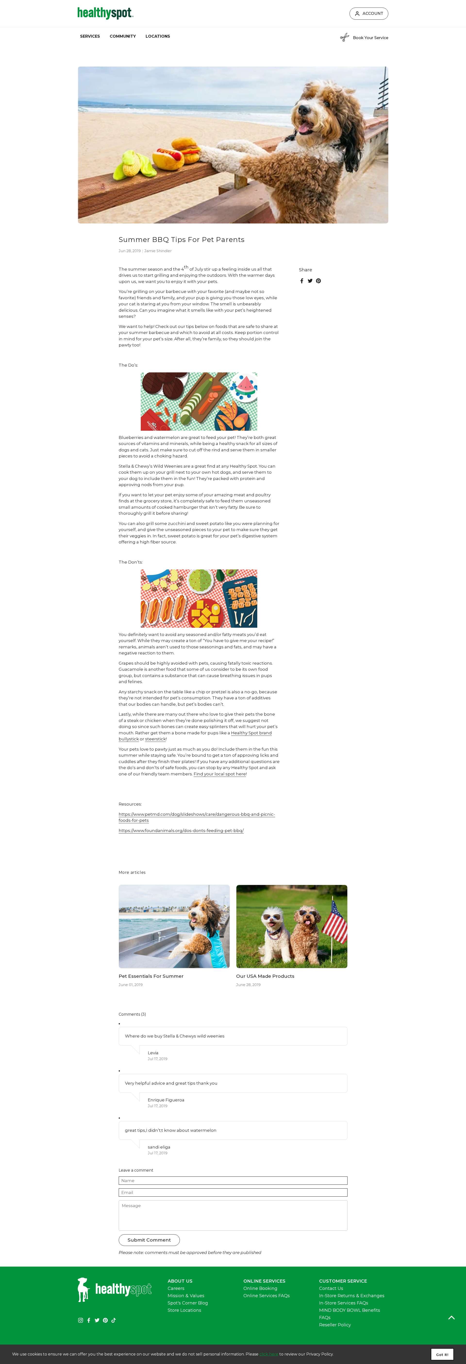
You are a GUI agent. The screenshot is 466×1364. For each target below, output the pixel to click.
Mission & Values (186, 1295)
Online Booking (260, 1288)
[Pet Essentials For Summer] (174, 926)
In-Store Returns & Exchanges (351, 1295)
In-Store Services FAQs (343, 1303)
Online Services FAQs (266, 1295)
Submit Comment (149, 1240)
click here (268, 1354)
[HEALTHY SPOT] (105, 13)
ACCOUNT (373, 13)
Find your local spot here (220, 774)
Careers (176, 1288)
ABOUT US (180, 1281)
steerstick (155, 739)
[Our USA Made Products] (292, 926)
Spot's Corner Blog (188, 1303)
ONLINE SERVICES (264, 1281)
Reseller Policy (335, 1325)
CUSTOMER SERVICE (343, 1281)
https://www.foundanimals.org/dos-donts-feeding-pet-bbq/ (181, 830)
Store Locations (184, 1310)
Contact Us (331, 1288)
